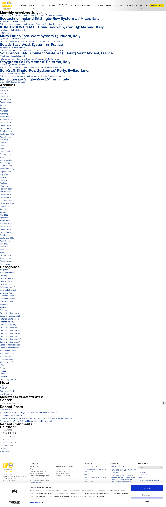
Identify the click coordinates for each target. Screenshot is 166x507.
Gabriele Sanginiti (18, 21)
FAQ (2, 365)
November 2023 (7, 163)
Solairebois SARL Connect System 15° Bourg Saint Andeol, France (56, 53)
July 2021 (4, 244)
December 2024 (7, 125)
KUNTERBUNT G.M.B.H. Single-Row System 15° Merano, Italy (52, 27)
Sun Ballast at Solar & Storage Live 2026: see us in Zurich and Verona (28, 412)
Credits (142, 477)
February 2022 (6, 223)
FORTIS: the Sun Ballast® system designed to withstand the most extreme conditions (36, 418)
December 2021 (6, 229)
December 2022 (6, 195)
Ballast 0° (89, 472)
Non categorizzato (8, 379)
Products (34, 5)
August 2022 (5, 206)
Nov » (8, 452)
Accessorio (4, 307)
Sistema (3, 310)
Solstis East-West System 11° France (31, 44)
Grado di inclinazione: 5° (10, 336)
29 (4, 448)
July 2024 (4, 140)
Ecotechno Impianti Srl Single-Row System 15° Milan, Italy (49, 18)
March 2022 (5, 221)
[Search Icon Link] (146, 5)
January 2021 (5, 258)
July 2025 (4, 105)
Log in (2, 385)
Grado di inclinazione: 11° (10, 42)
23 (6, 445)
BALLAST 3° (89, 474)
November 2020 (7, 264)
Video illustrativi (6, 301)
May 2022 (4, 215)
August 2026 (5, 88)
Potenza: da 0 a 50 (8, 16)
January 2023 (5, 192)
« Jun (2, 452)
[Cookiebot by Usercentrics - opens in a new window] (15, 502)
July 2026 (4, 91)
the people (4, 275)
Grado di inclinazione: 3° (10, 330)
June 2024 (4, 143)
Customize (146, 495)
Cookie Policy (144, 475)
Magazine (4, 270)
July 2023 (4, 174)
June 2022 (4, 212)
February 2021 (6, 255)
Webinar (75, 5)
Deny (147, 501)
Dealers (99, 5)
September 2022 (7, 203)
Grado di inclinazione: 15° (26, 16)
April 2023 (4, 183)
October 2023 (6, 166)
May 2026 (4, 96)
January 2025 (5, 122)
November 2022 (7, 198)
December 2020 (7, 261)
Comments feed (7, 391)
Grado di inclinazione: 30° (10, 328)
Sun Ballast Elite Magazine (11, 415)
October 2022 (6, 200)
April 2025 (4, 114)
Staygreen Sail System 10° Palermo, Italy (35, 62)
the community (6, 278)
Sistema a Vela (44, 59)
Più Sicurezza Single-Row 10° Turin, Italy (34, 79)
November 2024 (7, 128)
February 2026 (6, 99)
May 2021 (4, 250)
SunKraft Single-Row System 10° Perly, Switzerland (44, 70)
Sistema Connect (46, 50)
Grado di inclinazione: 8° (10, 342)
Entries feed (5, 388)
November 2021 (6, 232)
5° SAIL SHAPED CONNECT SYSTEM (96, 469)
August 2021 (5, 241)
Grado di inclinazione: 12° (10, 316)
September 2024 (7, 134)
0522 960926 (36, 482)
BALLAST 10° (89, 482)
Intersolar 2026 (6, 410)
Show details (35, 502)
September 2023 (7, 169)
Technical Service (63, 5)
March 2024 (5, 151)
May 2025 (4, 111)
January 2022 (5, 226)
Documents (87, 5)
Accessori (4, 304)
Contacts (132, 5)
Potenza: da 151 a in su (30, 42)
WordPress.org (6, 394)
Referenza (57, 16)
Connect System (91, 466)
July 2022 (4, 209)
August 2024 (5, 137)
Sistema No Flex (7, 273)
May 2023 (4, 180)
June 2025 (4, 108)
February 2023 (6, 189)
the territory (5, 284)
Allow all (147, 488)
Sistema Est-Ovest (48, 42)
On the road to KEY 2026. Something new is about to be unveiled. (27, 421)
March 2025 (5, 117)
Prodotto (4, 371)
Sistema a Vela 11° (7, 287)
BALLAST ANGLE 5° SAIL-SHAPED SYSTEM (95, 478)
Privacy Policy (144, 472)
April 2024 (4, 148)
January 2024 (5, 157)
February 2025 (6, 120)
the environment (7, 281)
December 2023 (6, 160)
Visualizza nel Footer (8, 362)
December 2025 (6, 102)
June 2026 (4, 94)
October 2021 (5, 235)
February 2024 (6, 154)
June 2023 (4, 177)
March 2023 (5, 186)
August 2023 (5, 172)
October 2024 (6, 131)
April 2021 (4, 252)
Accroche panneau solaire (149, 480)
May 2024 (4, 145)
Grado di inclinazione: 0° (10, 348)
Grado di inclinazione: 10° (26, 59)
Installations (48, 5)
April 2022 (4, 218)
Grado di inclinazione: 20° (10, 339)
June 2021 (4, 247)
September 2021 (7, 238)
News (108, 5)
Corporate (119, 5)
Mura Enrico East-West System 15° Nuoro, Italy (40, 36)
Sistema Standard (44, 16)
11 (10, 439)
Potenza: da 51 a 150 (8, 50)
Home (23, 5)
